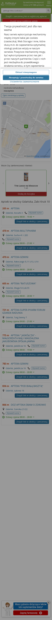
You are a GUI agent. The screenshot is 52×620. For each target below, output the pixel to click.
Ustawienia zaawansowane (24, 81)
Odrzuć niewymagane (26, 72)
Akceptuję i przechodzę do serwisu (26, 77)
